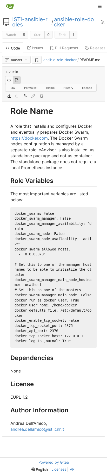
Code (15, 48)
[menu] (39, 469)
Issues (37, 48)
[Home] (10, 6)
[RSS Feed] (102, 22)
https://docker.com (29, 138)
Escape (87, 88)
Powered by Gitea (53, 462)
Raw (12, 88)
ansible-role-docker (74, 22)
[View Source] (9, 80)
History (68, 88)
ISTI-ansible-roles (30, 22)
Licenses (58, 469)
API (73, 469)
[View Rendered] (17, 80)
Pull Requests (66, 48)
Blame (50, 88)
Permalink (30, 88)
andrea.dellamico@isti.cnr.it (37, 429)
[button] (37, 60)
